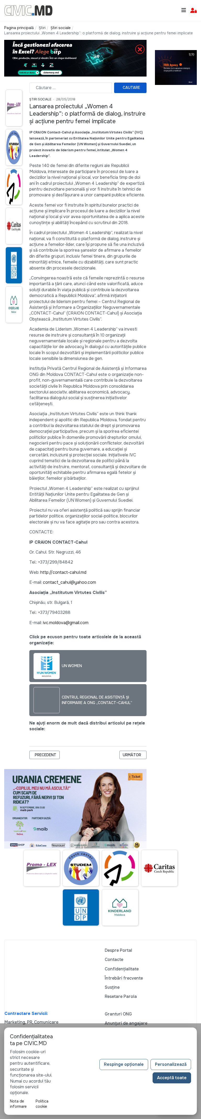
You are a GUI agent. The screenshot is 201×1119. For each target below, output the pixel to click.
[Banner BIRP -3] (75, 58)
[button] (193, 11)
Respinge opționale (124, 1064)
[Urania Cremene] (75, 808)
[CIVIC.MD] (28, 10)
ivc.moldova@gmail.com (65, 622)
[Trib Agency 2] (176, 67)
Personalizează (171, 1064)
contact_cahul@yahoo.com (69, 582)
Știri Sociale (40, 99)
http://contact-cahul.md (63, 572)
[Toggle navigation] (183, 10)
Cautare (131, 87)
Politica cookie (42, 1104)
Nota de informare (18, 1104)
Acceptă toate (172, 1077)
